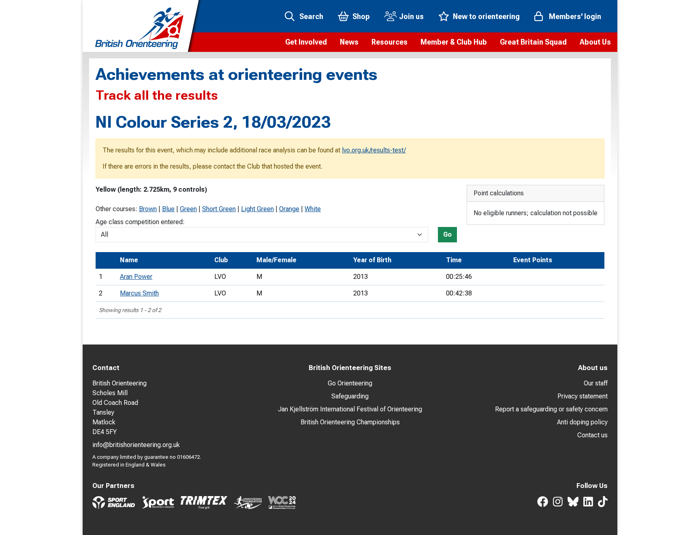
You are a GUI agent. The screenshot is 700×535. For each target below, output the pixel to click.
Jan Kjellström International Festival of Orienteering (350, 409)
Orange (289, 209)
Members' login (575, 16)
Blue (168, 209)
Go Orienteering (350, 383)
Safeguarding (350, 396)
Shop (361, 16)
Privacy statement (582, 396)
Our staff (596, 383)
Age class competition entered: (140, 222)
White (313, 209)
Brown (148, 209)
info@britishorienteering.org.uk (136, 445)
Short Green (219, 209)
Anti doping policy (582, 422)
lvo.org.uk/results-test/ (374, 150)
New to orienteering (486, 16)
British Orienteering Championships (350, 422)
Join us (411, 16)
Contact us (592, 435)
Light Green (257, 209)
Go (447, 234)
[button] (306, 42)
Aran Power (136, 276)
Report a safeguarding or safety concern (551, 409)
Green (188, 209)
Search (311, 16)
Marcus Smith (139, 293)
